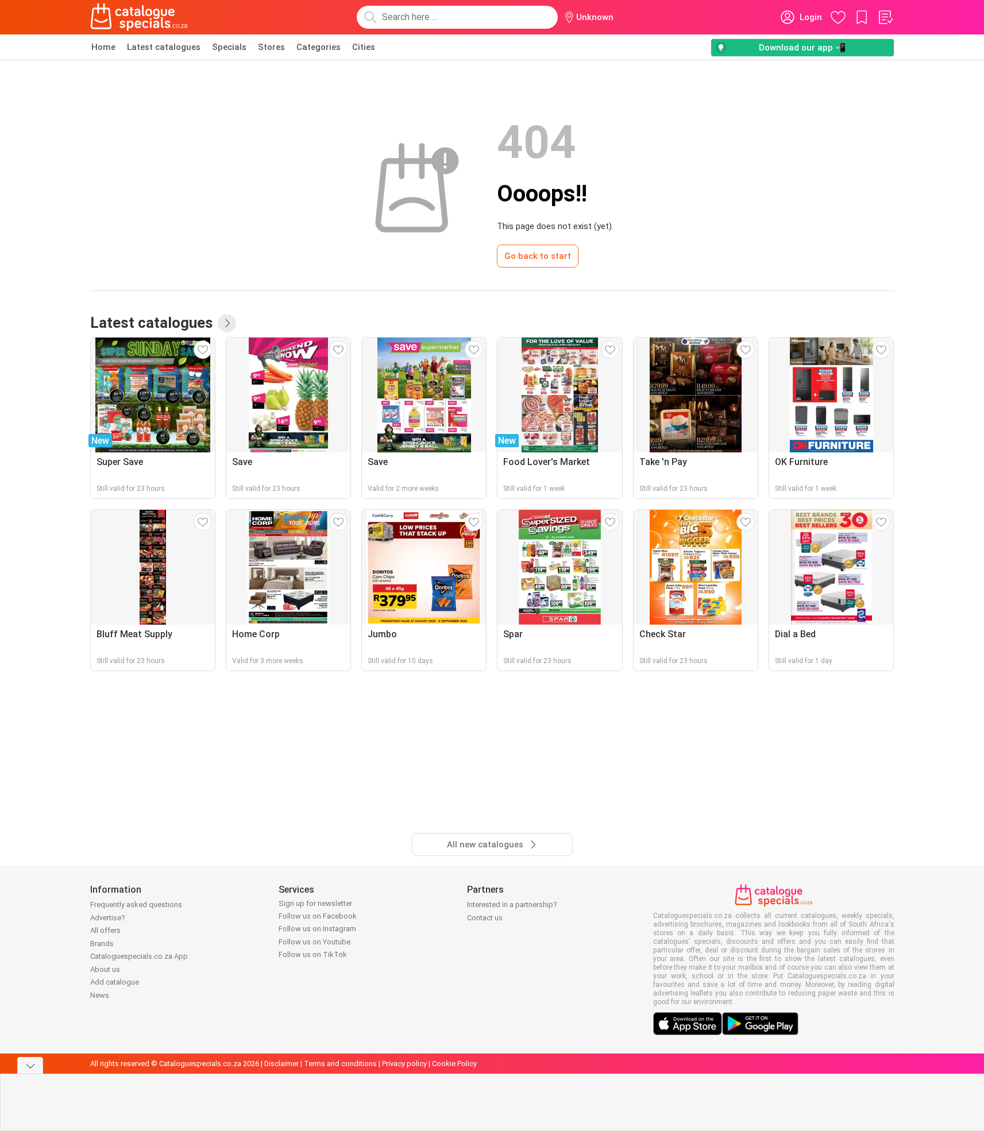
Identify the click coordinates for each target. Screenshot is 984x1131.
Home (103, 47)
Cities (363, 47)
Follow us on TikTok (313, 954)
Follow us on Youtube (314, 942)
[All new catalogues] (227, 323)
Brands (102, 943)
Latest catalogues (163, 47)
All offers (105, 930)
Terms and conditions (340, 1063)
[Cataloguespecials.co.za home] (139, 17)
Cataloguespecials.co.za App (139, 956)
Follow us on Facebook (318, 916)
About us (105, 969)
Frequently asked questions (136, 904)
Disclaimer (281, 1063)
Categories (318, 47)
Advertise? (107, 917)
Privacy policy (404, 1063)
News (99, 995)
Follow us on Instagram (317, 928)
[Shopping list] (885, 17)
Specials (229, 47)
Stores (271, 47)
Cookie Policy (454, 1063)
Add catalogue (114, 982)
